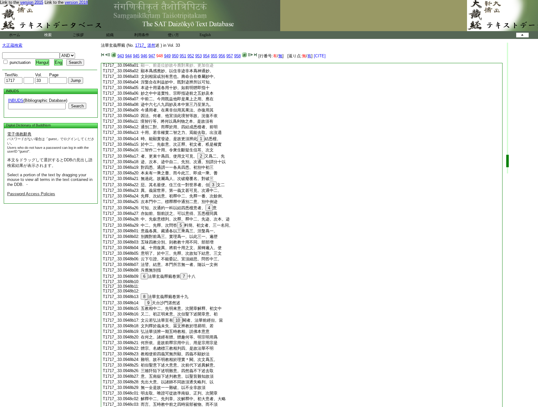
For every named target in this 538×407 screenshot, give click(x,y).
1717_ (140, 45)
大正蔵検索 (12, 45)
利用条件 (141, 35)
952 (190, 56)
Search (77, 106)
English (205, 35)
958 (237, 56)
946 (144, 56)
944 (128, 56)
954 (206, 56)
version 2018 (76, 2)
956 (222, 56)
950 (175, 56)
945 (136, 56)
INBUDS (15, 100)
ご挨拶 (78, 35)
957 (229, 56)
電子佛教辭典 (19, 134)
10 (178, 320)
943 (120, 56)
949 (167, 56)
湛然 (151, 45)
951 (183, 56)
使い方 (173, 35)
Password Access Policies (31, 194)
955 (214, 56)
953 (198, 56)
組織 (110, 35)
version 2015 (31, 2)
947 (152, 56)
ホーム (14, 35)
